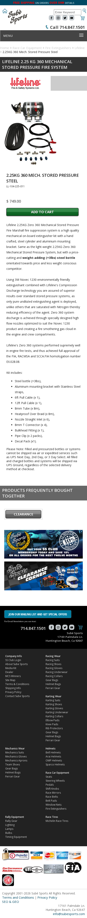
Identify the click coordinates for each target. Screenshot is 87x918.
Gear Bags (52, 680)
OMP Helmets (54, 760)
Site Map (10, 680)
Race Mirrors (53, 792)
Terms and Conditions (18, 897)
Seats (49, 776)
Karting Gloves (54, 708)
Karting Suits (53, 700)
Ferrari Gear (53, 688)
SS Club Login (13, 660)
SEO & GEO (10, 901)
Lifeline (80, 48)
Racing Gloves (54, 668)
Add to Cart (42, 212)
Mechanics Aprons (16, 760)
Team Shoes (12, 764)
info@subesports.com (69, 914)
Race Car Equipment (27, 48)
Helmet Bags (53, 684)
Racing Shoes (53, 664)
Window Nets (53, 804)
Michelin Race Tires (57, 821)
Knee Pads (52, 724)
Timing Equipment (16, 837)
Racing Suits (53, 660)
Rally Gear (11, 821)
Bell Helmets (53, 752)
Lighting (10, 825)
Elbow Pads (52, 720)
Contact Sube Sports (17, 696)
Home (4, 48)
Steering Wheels (55, 780)
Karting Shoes (54, 704)
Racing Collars (54, 676)
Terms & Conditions (17, 684)
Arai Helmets (53, 756)
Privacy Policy (13, 692)
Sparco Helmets (55, 764)
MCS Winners (13, 676)
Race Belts (52, 796)
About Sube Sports (16, 664)
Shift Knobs (52, 788)
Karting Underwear (57, 712)
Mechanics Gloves (16, 756)
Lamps (9, 829)
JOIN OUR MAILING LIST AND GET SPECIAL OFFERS (38, 614)
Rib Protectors (54, 728)
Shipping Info (13, 688)
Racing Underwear (57, 672)
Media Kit (10, 668)
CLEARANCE (23, 514)
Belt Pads (51, 800)
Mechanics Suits (14, 752)
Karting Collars (54, 716)
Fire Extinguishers (58, 48)
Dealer (9, 672)
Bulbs (8, 833)
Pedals (50, 784)
